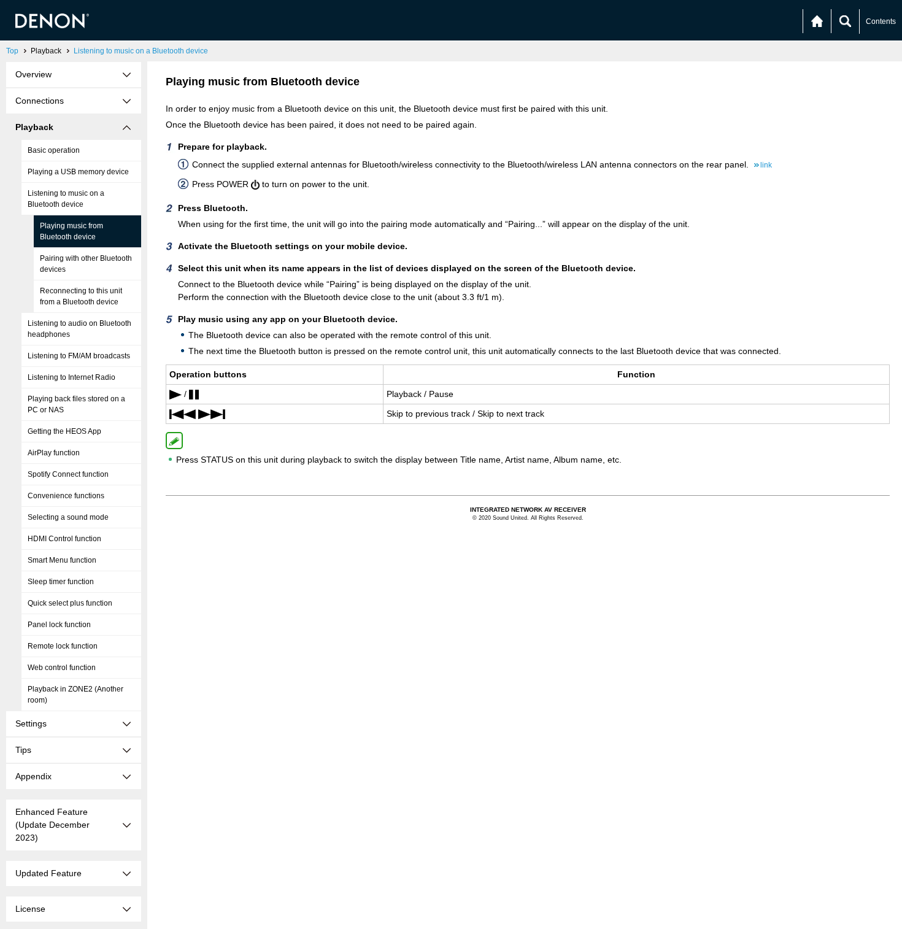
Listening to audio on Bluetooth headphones (79, 329)
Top (12, 51)
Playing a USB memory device (78, 172)
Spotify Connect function (68, 474)
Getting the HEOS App (64, 431)
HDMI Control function (64, 538)
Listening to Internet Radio (71, 377)
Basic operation (54, 150)
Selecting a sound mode (68, 517)
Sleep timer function (61, 581)
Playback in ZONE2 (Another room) (75, 694)
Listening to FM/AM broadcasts (79, 356)
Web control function (62, 667)
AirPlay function (54, 453)
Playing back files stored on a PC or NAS (76, 404)
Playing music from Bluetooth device (71, 231)
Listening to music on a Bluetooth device (141, 51)
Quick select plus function (70, 603)
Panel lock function (59, 624)
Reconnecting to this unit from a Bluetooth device (81, 296)
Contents (881, 21)
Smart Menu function (62, 560)
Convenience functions (66, 495)
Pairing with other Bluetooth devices (86, 264)
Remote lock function (63, 646)
